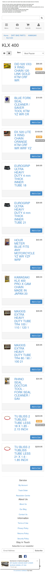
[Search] (41, 18)
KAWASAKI (32, 35)
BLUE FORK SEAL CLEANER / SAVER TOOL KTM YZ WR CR (22, 106)
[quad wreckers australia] (23, 6)
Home (6, 35)
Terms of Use (23, 523)
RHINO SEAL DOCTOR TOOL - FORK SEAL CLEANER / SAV (22, 389)
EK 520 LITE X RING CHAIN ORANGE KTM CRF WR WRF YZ (23, 140)
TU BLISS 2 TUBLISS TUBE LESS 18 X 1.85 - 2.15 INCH (22, 422)
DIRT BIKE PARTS (18, 35)
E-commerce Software (20, 570)
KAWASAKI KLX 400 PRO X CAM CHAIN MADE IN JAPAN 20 (22, 285)
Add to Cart (36, 88)
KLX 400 (9, 38)
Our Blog (23, 509)
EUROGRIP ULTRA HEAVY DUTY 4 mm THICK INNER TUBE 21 (22, 212)
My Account (23, 485)
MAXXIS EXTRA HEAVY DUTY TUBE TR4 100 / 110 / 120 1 (22, 319)
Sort (18, 52)
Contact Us (23, 514)
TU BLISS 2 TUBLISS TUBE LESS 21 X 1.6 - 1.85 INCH (22, 453)
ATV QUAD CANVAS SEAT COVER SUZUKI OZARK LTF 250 (21, 564)
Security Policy (23, 538)
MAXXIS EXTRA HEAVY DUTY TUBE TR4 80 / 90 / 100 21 (22, 353)
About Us (23, 504)
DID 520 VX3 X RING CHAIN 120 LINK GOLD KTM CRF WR (22, 72)
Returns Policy (23, 533)
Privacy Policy (23, 528)
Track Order (23, 490)
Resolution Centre (23, 495)
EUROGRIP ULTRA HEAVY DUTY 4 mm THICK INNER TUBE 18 (22, 175)
